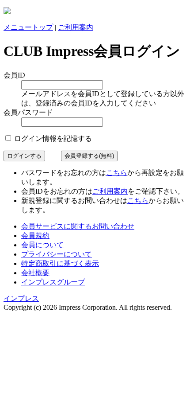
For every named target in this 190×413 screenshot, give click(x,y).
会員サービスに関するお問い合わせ (77, 226)
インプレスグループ (53, 282)
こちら (116, 172)
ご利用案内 (75, 27)
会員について (42, 245)
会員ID (14, 75)
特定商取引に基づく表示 (60, 263)
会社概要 (35, 273)
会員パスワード (28, 112)
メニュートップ (28, 27)
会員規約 (35, 235)
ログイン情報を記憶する (52, 138)
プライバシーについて (56, 254)
